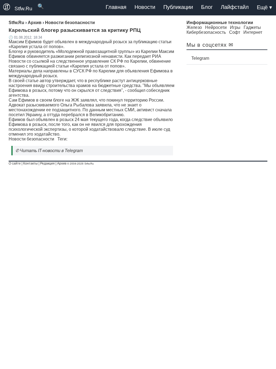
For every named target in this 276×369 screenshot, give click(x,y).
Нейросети (216, 27)
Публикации (178, 7)
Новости (144, 7)
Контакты (30, 163)
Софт (234, 32)
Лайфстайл (235, 7)
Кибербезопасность (206, 32)
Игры (235, 27)
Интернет (252, 32)
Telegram (200, 58)
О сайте (15, 163)
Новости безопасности (31, 139)
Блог (207, 7)
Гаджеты (252, 27)
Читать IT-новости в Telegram (51, 150)
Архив (61, 163)
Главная (116, 7)
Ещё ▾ (264, 7)
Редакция (47, 163)
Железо (194, 27)
